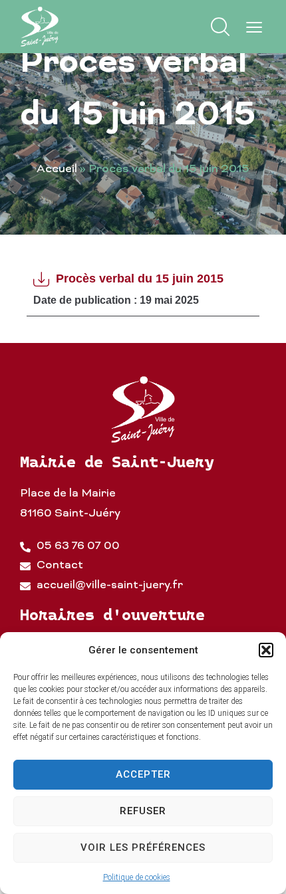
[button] (266, 650)
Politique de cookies (136, 877)
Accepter (143, 774)
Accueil (57, 169)
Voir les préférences (143, 847)
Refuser (143, 811)
